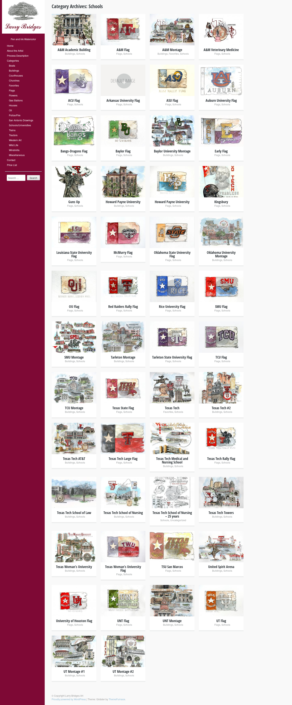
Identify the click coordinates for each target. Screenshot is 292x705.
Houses (13, 105)
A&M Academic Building (74, 49)
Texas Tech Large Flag (123, 458)
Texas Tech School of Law (74, 512)
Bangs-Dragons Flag (74, 151)
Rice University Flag (172, 306)
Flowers (13, 95)
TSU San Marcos (172, 566)
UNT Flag (123, 620)
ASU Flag (172, 100)
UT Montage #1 (74, 671)
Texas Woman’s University (74, 566)
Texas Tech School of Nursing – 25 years (172, 514)
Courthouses (16, 75)
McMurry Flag (123, 252)
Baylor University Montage (172, 151)
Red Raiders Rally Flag (123, 306)
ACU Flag (74, 100)
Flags (12, 90)
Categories (13, 60)
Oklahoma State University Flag (172, 254)
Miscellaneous (17, 155)
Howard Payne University (123, 201)
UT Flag (221, 620)
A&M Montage (172, 49)
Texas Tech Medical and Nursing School (172, 460)
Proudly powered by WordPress (69, 699)
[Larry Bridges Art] (23, 32)
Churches (14, 80)
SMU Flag (221, 306)
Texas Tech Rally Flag (221, 458)
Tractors (13, 135)
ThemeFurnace (117, 699)
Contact (11, 160)
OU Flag (74, 306)
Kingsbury (221, 201)
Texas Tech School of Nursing (123, 512)
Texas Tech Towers (221, 512)
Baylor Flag (123, 151)
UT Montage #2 (123, 671)
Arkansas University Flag (123, 100)
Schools (80, 53)
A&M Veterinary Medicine (221, 49)
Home (10, 45)
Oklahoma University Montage (221, 254)
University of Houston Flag (74, 620)
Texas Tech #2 (221, 407)
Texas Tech (172, 407)
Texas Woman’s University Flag (123, 568)
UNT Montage (172, 620)
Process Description (18, 55)
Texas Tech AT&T (74, 458)
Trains (12, 130)
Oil (10, 110)
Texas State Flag (123, 407)
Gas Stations (16, 100)
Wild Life (13, 145)
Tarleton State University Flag (172, 357)
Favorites (14, 85)
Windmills (14, 150)
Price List (12, 165)
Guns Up (74, 201)
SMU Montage (74, 357)
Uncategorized (178, 520)
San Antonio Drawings (21, 120)
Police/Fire (14, 115)
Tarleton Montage (123, 357)
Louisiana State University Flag (74, 254)
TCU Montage (74, 407)
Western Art (15, 140)
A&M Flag (123, 49)
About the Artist (15, 50)
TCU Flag (221, 357)
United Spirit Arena (221, 566)
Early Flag (221, 151)
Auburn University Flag (221, 100)
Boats (12, 65)
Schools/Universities (20, 125)
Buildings (14, 70)
